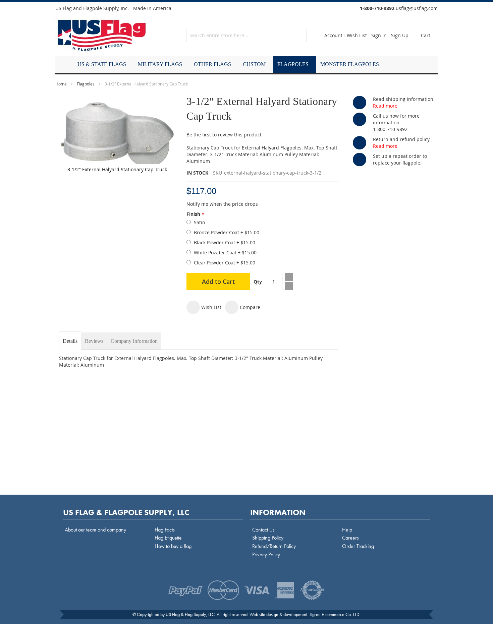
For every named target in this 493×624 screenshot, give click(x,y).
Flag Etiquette (168, 537)
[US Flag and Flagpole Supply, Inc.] (101, 35)
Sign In (379, 35)
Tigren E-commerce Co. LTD (334, 614)
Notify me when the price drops (222, 204)
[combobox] (246, 35)
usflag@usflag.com (417, 8)
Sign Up (399, 35)
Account (333, 35)
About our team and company (95, 529)
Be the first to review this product (224, 134)
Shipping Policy (267, 537)
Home (61, 83)
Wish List (357, 35)
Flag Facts (165, 529)
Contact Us (263, 529)
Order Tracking (358, 546)
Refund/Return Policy (274, 546)
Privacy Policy (266, 554)
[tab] (70, 341)
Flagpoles (86, 83)
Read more (385, 106)
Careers (350, 537)
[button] (203, 307)
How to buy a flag (173, 546)
